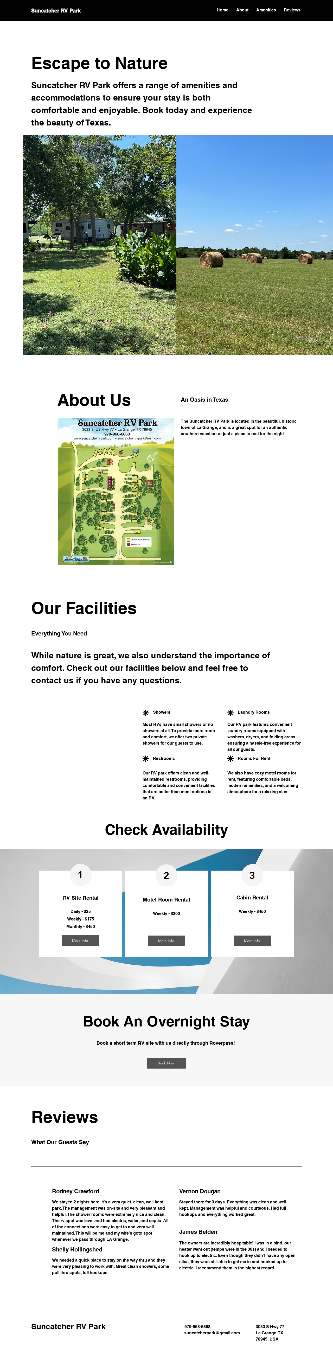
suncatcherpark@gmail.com (212, 1332)
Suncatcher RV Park (56, 11)
